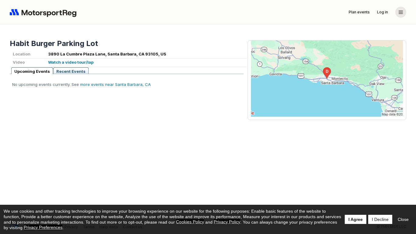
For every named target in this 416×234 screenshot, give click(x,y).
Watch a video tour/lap (70, 62)
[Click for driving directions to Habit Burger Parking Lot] (327, 79)
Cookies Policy (190, 221)
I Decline (380, 219)
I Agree (355, 219)
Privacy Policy (227, 221)
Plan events (359, 12)
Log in (382, 12)
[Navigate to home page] (44, 12)
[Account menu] (400, 12)
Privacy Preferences (43, 227)
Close (403, 219)
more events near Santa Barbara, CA (115, 84)
